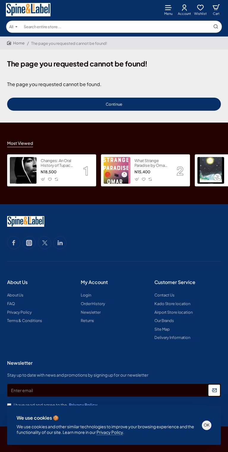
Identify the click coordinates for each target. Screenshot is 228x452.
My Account (94, 282)
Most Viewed (20, 143)
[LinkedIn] (59, 242)
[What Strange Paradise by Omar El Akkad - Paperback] (117, 170)
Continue (114, 104)
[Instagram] (29, 242)
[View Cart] (216, 9)
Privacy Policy (109, 432)
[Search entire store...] (216, 27)
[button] (43, 179)
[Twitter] (44, 242)
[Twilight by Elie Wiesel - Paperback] (210, 170)
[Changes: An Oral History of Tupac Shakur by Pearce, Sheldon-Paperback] (23, 170)
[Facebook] (13, 242)
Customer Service (174, 282)
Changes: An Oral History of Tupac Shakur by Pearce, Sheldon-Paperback (56, 163)
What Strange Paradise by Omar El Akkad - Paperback (150, 163)
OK (207, 425)
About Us (17, 282)
